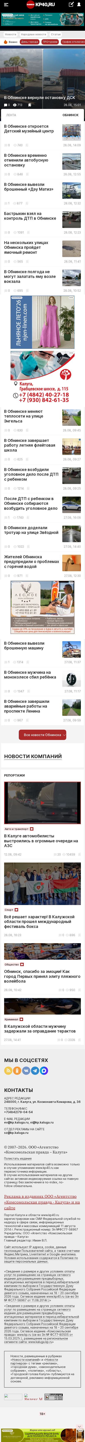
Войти (79, 4)
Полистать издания (18, 1158)
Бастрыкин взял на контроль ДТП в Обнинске (30, 216)
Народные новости (33, 34)
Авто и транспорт (16, 829)
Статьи (55, 34)
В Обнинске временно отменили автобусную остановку (26, 160)
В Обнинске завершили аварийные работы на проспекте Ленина (26, 706)
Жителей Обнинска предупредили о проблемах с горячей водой (31, 562)
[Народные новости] (71, 4)
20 (59, 854)
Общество (12, 964)
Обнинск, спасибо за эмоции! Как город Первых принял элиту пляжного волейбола (42, 976)
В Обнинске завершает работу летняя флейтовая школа (29, 445)
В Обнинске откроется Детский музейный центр (29, 129)
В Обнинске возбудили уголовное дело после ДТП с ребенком (31, 474)
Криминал (11, 1019)
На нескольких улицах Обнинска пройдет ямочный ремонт (26, 247)
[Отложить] (29, 105)
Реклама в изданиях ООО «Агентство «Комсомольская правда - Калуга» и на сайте (42, 1202)
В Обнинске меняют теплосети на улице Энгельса (23, 416)
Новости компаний (33, 756)
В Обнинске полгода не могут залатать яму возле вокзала (30, 276)
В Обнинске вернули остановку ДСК (39, 97)
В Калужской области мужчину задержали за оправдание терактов (40, 1029)
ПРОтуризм (50, 41)
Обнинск (71, 115)
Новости (10, 34)
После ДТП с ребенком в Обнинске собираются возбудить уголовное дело (31, 503)
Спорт (9, 909)
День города (29, 41)
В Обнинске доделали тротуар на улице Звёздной (31, 530)
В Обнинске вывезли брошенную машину (24, 646)
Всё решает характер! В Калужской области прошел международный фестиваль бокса (39, 922)
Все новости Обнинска (42, 735)
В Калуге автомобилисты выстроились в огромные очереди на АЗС (41, 841)
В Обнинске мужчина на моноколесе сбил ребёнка (30, 675)
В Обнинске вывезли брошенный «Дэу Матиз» (28, 187)
